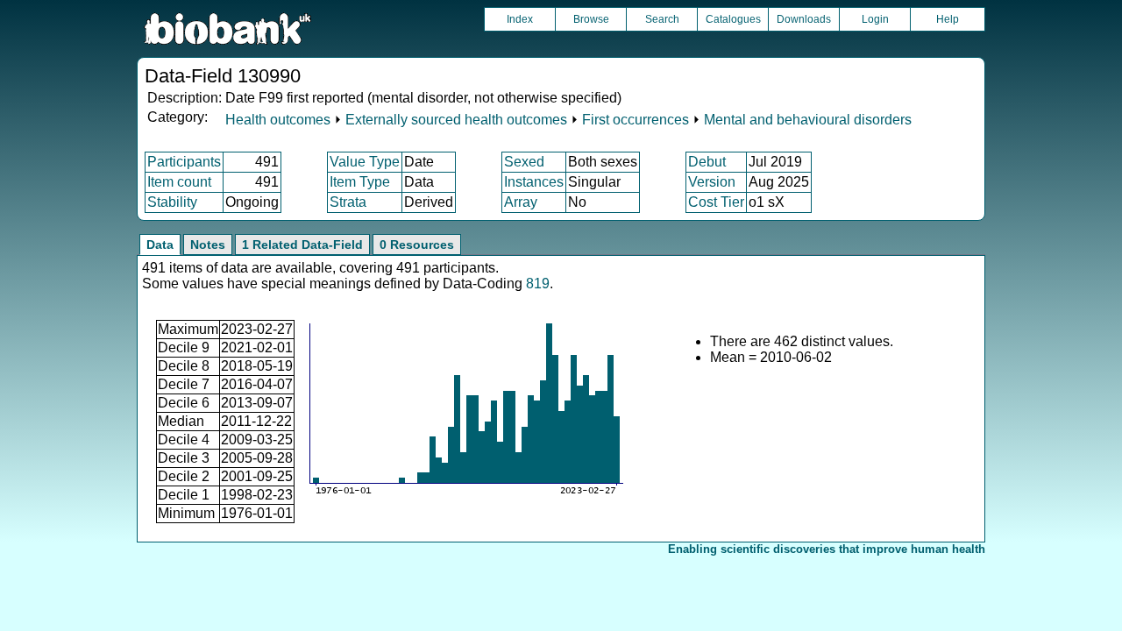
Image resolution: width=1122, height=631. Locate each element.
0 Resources (417, 245)
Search (662, 19)
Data (160, 245)
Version (711, 181)
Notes (207, 245)
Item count (179, 181)
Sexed (524, 161)
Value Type (365, 161)
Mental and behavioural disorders (808, 119)
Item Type (360, 181)
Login (875, 19)
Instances (534, 181)
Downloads (804, 19)
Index (520, 19)
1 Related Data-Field (302, 245)
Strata (348, 202)
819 (538, 283)
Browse (591, 19)
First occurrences (635, 119)
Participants (184, 161)
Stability (172, 202)
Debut (707, 161)
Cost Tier (716, 202)
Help (947, 19)
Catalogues (733, 19)
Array (520, 202)
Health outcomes (277, 119)
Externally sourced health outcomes (456, 119)
